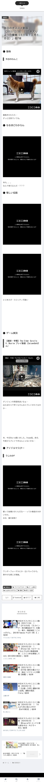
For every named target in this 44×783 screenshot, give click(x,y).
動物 (21, 590)
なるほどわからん (10, 590)
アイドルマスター (19, 587)
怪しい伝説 (29, 590)
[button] (40, 452)
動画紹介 (8, 587)
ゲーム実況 (32, 587)
